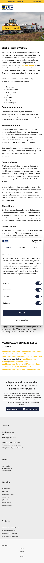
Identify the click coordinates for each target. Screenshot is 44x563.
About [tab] (36, 247)
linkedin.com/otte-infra (14, 442)
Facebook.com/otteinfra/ (15, 445)
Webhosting (4, 545)
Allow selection (22, 320)
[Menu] (38, 7)
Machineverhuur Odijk (11, 351)
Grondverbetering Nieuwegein (9, 533)
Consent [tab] (8, 247)
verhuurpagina (28, 65)
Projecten (22, 551)
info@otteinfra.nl (11, 432)
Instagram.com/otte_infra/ (16, 448)
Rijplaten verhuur (6, 500)
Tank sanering (5, 491)
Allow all (22, 313)
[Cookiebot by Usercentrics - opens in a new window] (32, 241)
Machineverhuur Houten (32, 351)
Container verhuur (6, 502)
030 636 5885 (37, 1)
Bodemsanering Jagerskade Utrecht (10, 528)
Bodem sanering (6, 488)
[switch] (38, 290)
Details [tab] (22, 247)
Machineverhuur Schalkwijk (13, 364)
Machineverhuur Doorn (21, 366)
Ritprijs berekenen (31, 409)
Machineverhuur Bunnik (12, 353)
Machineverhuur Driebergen (13, 369)
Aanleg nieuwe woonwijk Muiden (10, 536)
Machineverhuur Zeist (18, 361)
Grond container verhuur (8, 494)
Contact (22, 548)
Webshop (22, 557)
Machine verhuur (6, 497)
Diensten (22, 554)
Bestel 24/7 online (14, 1)
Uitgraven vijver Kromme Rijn (8, 530)
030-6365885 (11, 435)
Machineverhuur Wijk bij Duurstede (27, 356)
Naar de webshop (13, 409)
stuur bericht (13, 437)
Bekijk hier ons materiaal (11, 28)
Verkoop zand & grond (7, 505)
